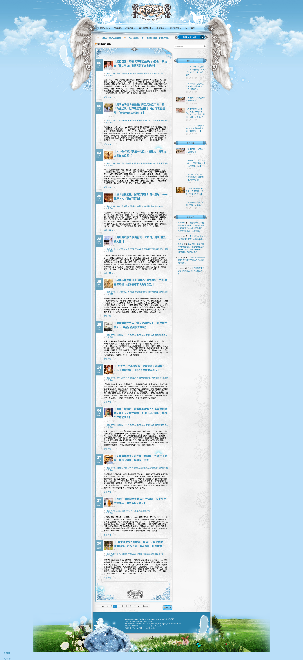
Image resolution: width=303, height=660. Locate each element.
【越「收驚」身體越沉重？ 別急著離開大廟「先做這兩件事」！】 (195, 86)
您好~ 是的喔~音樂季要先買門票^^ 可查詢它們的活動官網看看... (191, 260)
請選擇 (192, 37)
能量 (151, 73)
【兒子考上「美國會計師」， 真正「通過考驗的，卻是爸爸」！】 (195, 128)
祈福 (144, 206)
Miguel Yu (181, 223)
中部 (108, 73)
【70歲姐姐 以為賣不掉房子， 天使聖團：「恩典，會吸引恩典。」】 (195, 191)
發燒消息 (118, 28)
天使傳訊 (123, 73)
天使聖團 (123, 120)
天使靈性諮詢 (142, 120)
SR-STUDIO (169, 619)
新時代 (146, 73)
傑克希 (113, 73)
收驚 (157, 249)
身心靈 (160, 73)
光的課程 (119, 335)
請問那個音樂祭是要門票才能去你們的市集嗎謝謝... (191, 271)
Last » (145, 606)
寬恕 (153, 249)
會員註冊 (7, 659)
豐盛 (155, 73)
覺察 (158, 120)
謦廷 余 (180, 244)
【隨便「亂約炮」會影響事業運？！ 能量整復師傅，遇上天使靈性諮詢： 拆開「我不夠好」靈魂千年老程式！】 (140, 413)
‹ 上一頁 (100, 606)
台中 (118, 73)
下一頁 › (137, 606)
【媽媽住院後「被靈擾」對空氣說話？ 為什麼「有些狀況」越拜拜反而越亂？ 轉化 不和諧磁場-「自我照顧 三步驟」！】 (139, 108)
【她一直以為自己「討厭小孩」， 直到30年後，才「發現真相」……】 (195, 163)
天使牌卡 (123, 249)
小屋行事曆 (190, 28)
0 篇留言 (109, 75)
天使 (122, 163)
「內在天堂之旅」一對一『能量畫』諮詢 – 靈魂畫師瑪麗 (148, 38)
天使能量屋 (132, 73)
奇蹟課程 (140, 73)
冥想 (125, 468)
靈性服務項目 (146, 28)
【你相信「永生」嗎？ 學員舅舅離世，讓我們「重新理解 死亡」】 (195, 177)
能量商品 (161, 28)
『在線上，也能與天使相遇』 (111, 38)
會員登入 (7, 653)
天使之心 (123, 292)
